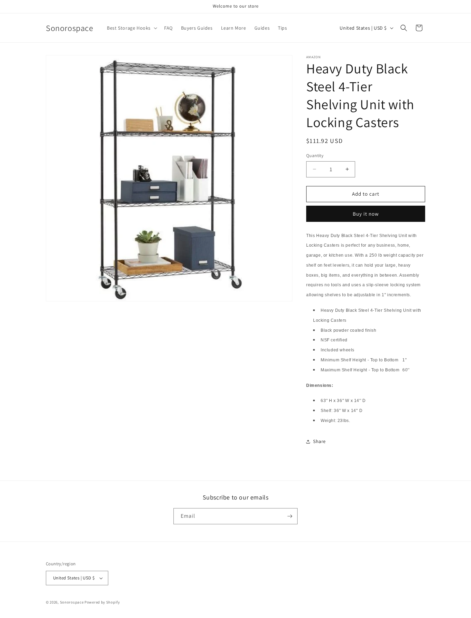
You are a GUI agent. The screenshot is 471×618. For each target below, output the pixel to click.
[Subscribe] (289, 516)
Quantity (314, 155)
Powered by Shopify (102, 602)
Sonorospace (72, 602)
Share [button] (319, 441)
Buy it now (366, 213)
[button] (131, 28)
